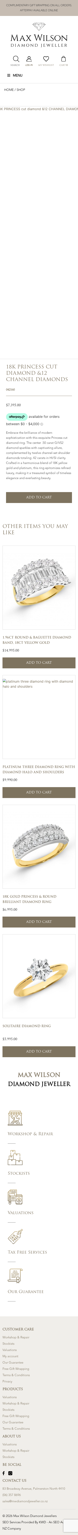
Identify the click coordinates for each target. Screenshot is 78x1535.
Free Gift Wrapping (15, 1368)
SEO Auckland (63, 1522)
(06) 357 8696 (11, 1495)
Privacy (7, 1381)
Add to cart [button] (39, 663)
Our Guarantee (12, 1362)
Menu (17, 75)
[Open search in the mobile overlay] (15, 59)
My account (10, 1356)
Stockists (8, 1343)
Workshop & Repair (15, 1337)
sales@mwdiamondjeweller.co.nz (25, 1501)
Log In (29, 65)
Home (9, 90)
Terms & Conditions (16, 1375)
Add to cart (39, 497)
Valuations (9, 1350)
